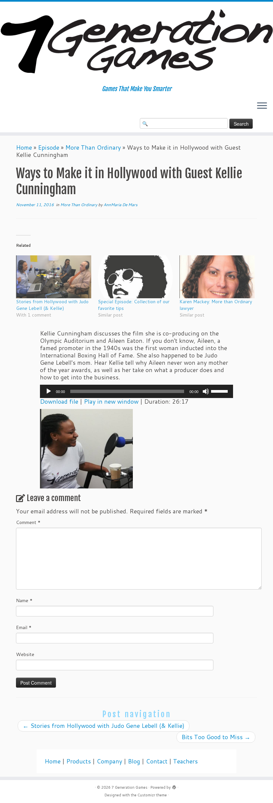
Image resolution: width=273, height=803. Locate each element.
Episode (48, 147)
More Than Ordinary (93, 147)
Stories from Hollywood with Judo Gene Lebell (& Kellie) (52, 305)
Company (109, 761)
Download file (59, 401)
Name (24, 600)
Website (25, 654)
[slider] (220, 391)
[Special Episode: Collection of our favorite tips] (135, 276)
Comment (28, 522)
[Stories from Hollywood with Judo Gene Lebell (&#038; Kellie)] (53, 276)
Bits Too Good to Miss (215, 737)
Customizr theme (152, 795)
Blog (134, 761)
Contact (156, 761)
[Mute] (205, 391)
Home (24, 147)
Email (24, 627)
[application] (136, 391)
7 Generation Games (129, 787)
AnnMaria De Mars (120, 204)
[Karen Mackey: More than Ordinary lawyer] (217, 276)
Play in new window (111, 401)
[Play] (48, 391)
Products (78, 761)
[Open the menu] (262, 106)
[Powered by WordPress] (174, 786)
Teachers (185, 761)
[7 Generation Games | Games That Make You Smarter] (136, 43)
